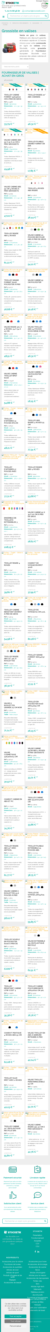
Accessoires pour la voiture (12, 1261)
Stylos (37, 1270)
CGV (37, 1243)
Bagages (12, 1280)
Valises (5, 24)
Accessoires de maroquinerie (38, 1278)
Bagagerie (36, 23)
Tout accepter (15, 1316)
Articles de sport (12, 1272)
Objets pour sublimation (37, 1307)
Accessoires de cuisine (37, 1267)
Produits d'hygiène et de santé (12, 1276)
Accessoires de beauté (12, 1282)
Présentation (37, 1235)
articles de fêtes (37, 1302)
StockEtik (5, 23)
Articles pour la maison (37, 1275)
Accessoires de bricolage (37, 1264)
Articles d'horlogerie (37, 1272)
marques (37, 1305)
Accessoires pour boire (37, 1261)
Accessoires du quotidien (12, 1267)
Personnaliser (15, 1326)
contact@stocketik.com (35, 11)
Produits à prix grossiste (20, 23)
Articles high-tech (37, 1286)
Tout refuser (15, 1321)
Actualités (37, 1241)
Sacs (37, 1284)
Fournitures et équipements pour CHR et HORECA (37, 1298)
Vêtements (37, 1289)
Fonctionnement (37, 1238)
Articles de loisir (13, 1270)
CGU (37, 1246)
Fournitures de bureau (12, 1264)
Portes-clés (37, 1281)
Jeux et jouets (37, 1295)
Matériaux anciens (37, 1292)
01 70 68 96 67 (13, 11)
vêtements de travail (37, 1310)
